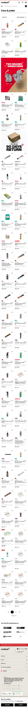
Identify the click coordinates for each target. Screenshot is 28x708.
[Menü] (11, 692)
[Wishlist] (22, 2)
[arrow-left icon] (8, 612)
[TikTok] (24, 649)
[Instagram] (22, 649)
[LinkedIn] (26, 649)
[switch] (10, 693)
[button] (14, 656)
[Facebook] (20, 649)
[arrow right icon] (19, 612)
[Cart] (25, 2)
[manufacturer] (7, 628)
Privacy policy (20, 701)
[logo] (5, 2)
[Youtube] (18, 649)
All (20, 636)
